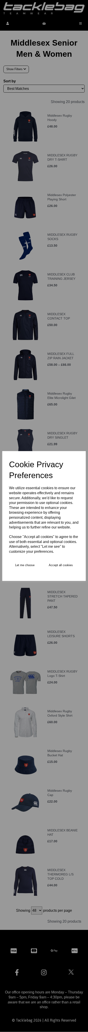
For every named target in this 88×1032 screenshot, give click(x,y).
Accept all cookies (61, 565)
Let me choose (25, 565)
